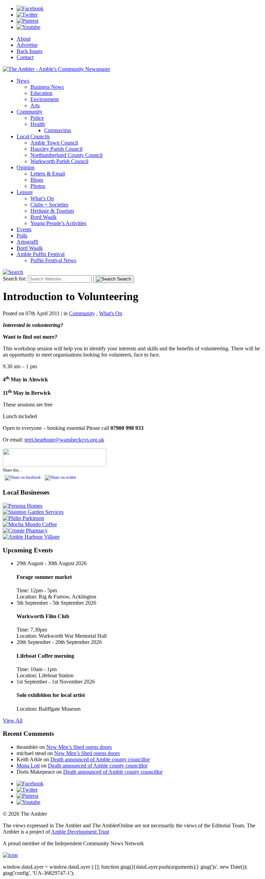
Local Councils (33, 136)
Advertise (27, 45)
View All (12, 720)
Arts (35, 105)
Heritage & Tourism (52, 211)
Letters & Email (47, 174)
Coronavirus (57, 130)
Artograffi (27, 242)
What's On (110, 313)
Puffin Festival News (53, 260)
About (23, 39)
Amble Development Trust (80, 832)
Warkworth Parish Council (59, 161)
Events (24, 229)
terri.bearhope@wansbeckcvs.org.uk (64, 440)
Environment (44, 99)
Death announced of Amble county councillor (100, 759)
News (23, 81)
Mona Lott (28, 766)
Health (37, 124)
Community (29, 112)
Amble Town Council (54, 143)
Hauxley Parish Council (56, 149)
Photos (37, 186)
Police (37, 118)
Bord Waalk (43, 217)
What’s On (42, 198)
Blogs (36, 180)
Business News (47, 87)
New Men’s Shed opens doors (79, 747)
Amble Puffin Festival (41, 254)
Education (41, 93)
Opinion (26, 167)
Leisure (25, 192)
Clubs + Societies (49, 205)
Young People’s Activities (58, 223)
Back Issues (29, 51)
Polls (22, 236)
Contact (25, 57)
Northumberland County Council (66, 155)
